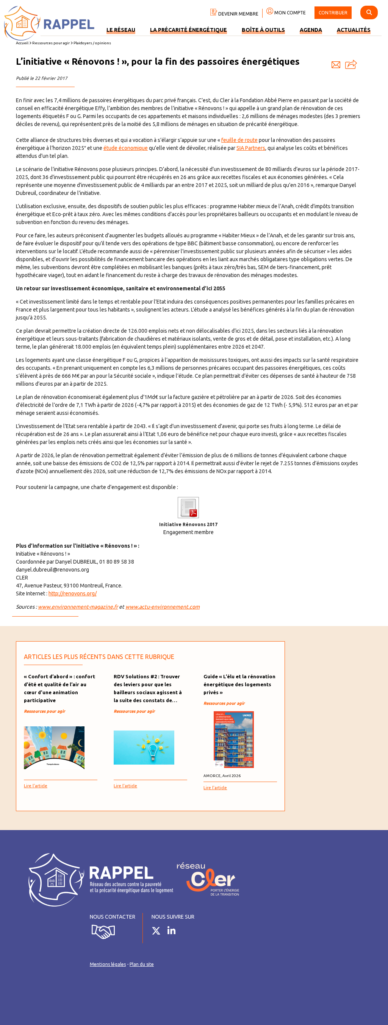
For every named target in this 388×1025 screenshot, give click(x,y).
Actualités (354, 30)
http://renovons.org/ (72, 593)
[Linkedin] (174, 932)
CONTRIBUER (333, 12)
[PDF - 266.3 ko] (188, 516)
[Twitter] (159, 932)
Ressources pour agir (51, 43)
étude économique (125, 148)
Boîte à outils (263, 30)
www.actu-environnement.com (162, 607)
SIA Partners (250, 148)
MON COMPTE (289, 12)
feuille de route (239, 140)
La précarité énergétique (188, 30)
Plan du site (142, 964)
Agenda (311, 30)
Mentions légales (108, 964)
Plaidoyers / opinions (92, 43)
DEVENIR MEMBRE (237, 13)
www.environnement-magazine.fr (78, 607)
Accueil (22, 43)
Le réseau (120, 30)
